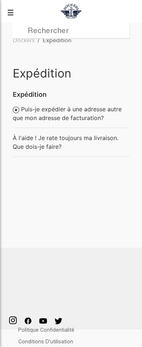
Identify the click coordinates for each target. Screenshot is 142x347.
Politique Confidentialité (46, 330)
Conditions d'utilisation (45, 341)
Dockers (24, 40)
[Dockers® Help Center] (71, 11)
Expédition (30, 94)
